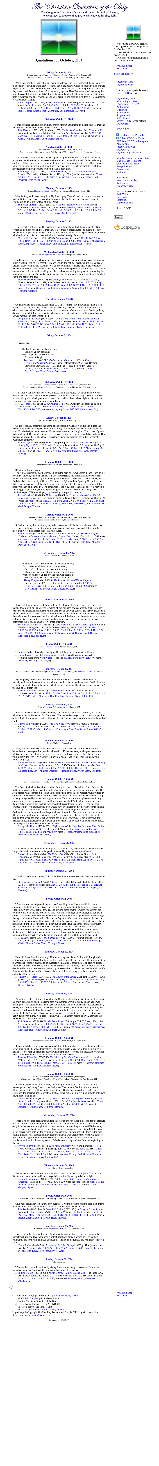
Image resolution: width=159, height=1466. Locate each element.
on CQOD (127, 104)
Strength (72, 213)
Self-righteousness (68, 110)
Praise (73, 770)
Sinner (62, 1029)
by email (130, 93)
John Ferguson (25, 171)
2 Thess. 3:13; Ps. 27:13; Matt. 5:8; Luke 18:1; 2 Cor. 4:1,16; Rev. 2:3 (60, 175)
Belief (88, 940)
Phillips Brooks (25, 1273)
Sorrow (50, 371)
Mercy (45, 862)
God (95, 177)
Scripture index (123, 115)
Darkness (89, 368)
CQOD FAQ (122, 149)
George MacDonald (27, 826)
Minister (44, 110)
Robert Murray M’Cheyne (31, 762)
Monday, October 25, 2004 (59, 1038)
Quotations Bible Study (127, 163)
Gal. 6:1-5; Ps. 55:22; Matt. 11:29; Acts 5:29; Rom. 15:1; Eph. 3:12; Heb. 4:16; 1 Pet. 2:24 (60, 1213)
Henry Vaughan (32, 580)
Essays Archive (124, 166)
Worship (22, 453)
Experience (30, 243)
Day (27, 371)
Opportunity (30, 1157)
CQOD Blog (122, 123)
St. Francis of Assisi (27, 204)
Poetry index (122, 112)
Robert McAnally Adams (66, 1295)
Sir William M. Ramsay (29, 624)
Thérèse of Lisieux (51, 77)
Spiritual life (87, 696)
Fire (35, 213)
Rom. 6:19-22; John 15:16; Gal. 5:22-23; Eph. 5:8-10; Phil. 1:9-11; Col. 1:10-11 (59, 766)
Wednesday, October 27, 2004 (59, 1115)
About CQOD (123, 144)
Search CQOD (123, 121)
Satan (87, 770)
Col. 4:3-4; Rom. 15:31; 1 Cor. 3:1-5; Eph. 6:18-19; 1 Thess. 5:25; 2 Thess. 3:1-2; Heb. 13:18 (61, 1061)
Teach (44, 943)
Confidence (86, 1027)
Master (51, 138)
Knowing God (78, 288)
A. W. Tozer (24, 403)
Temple (93, 451)
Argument (99, 241)
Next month (122, 68)
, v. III (66, 1273)
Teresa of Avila (53, 647)
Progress (22, 180)
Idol (51, 409)
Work (81, 110)
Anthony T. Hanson (27, 976)
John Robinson (25, 533)
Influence (71, 327)
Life (55, 243)
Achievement (96, 136)
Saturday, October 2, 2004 (59, 119)
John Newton (24, 130)
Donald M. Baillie (54, 1209)
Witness (87, 243)
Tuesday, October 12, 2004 (59, 514)
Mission (70, 696)
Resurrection (76, 243)
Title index (121, 109)
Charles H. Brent (26, 723)
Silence (99, 288)
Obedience (89, 327)
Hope (48, 243)
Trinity (35, 506)
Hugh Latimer (54, 671)
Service (22, 985)
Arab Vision (122, 194)
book (30, 105)
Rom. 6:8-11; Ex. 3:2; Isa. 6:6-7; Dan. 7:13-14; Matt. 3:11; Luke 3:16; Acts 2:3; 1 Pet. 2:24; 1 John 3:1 (60, 209)
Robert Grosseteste (47, 387)
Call (52, 327)
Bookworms (122, 169)
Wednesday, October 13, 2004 (59, 553)
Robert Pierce (24, 655)
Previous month (124, 65)
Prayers (57, 213)
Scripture (53, 110)
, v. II (81, 130)
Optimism (53, 1029)
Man (71, 729)
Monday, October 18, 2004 (59, 740)
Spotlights (121, 172)
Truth (32, 544)
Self (72, 409)
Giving (46, 1217)
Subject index (123, 118)
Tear (72, 588)
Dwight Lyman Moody (29, 318)
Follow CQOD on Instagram (133, 141)
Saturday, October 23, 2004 (59, 951)
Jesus (37, 138)
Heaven (42, 213)
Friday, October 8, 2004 (59, 335)
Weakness (60, 371)
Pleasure (65, 770)
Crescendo (121, 197)
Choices (60, 633)
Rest (100, 887)
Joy (37, 371)
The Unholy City (124, 186)
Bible (21, 110)
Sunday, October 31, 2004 (59, 1259)
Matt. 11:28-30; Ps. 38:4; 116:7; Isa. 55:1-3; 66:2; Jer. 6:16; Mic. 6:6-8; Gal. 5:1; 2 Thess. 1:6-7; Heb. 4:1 (60, 886)
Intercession (79, 503)
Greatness (90, 1278)
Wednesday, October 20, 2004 (59, 843)
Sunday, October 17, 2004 (59, 704)
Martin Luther (57, 1229)
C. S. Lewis (24, 937)
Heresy (93, 633)
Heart (45, 451)
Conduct (70, 633)
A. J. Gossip (24, 1021)
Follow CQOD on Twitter (132, 138)
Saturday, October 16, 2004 (59, 669)
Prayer (89, 503)
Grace (36, 110)
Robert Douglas (30, 1298)
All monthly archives (126, 101)
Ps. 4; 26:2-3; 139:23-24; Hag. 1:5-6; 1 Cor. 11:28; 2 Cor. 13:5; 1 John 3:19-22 (58, 584)
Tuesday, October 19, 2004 (59, 779)
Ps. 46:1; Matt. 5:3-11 (65, 940)
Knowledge (41, 1029)
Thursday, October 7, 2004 (59, 299)
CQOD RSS (123, 129)
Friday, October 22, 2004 (59, 898)
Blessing (32, 660)
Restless (91, 288)
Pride (65, 409)
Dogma (78, 633)
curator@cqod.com (40, 1315)
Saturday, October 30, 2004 (59, 1226)
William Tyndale (45, 254)
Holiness (22, 770)
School (59, 138)
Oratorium (121, 200)
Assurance (23, 1107)
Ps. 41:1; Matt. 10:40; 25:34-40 (79, 657)
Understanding (56, 1107)
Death (29, 213)
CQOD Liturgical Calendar (129, 152)
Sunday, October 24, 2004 (59, 993)
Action (69, 831)
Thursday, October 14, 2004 (59, 599)
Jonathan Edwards (27, 1057)
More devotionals (125, 202)
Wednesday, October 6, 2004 (59, 252)
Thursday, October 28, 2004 (59, 1165)
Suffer (37, 943)
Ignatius (48, 707)
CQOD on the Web (126, 147)
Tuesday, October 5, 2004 (59, 221)
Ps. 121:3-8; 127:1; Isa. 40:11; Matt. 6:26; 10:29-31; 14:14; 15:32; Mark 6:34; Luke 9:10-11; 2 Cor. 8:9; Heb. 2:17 (60, 860)
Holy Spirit (54, 451)
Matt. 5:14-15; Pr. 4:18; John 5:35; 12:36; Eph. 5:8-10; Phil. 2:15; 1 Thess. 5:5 (61, 1183)
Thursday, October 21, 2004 (59, 871)
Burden (38, 1217)
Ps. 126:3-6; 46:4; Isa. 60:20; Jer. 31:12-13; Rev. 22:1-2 (60, 367)
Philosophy (63, 243)
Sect (36, 635)
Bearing (22, 1217)
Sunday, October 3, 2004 (59, 147)
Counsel (40, 288)
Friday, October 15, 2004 (59, 644)
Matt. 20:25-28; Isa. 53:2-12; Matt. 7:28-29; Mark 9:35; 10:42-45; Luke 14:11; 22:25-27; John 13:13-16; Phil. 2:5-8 (61, 981)
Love (44, 138)
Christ (21, 138)
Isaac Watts (29, 360)
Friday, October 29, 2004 (59, 1195)
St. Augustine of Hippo (29, 882)
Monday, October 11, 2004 (59, 462)
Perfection (23, 834)
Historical (23, 635)
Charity (72, 1154)
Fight (86, 633)
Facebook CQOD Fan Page (133, 135)
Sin (95, 409)
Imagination (64, 288)
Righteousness (37, 834)
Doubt (33, 1107)
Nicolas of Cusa (26, 854)
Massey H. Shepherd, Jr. (30, 238)
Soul (64, 213)
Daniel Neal (64, 536)
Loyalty (58, 409)
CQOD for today (124, 82)
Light (79, 327)
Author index (122, 107)
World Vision (45, 657)
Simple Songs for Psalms (128, 160)
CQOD (125, 84)
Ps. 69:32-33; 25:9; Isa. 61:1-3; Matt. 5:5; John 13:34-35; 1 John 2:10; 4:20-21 (60, 134)
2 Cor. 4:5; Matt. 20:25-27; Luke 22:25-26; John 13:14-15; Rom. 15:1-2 (62, 1248)
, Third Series (88, 826)
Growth (87, 1154)
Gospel (28, 110)
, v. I (71, 1057)
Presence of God (80, 451)
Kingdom (66, 451)
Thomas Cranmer (85, 671)
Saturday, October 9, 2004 (59, 382)
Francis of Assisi (42, 191)
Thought (22, 290)
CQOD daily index (125, 98)
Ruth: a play (122, 183)
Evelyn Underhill (26, 690)
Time (30, 180)
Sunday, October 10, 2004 (59, 417)
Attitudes (22, 660)
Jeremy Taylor (25, 442)
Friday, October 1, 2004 (59, 72)
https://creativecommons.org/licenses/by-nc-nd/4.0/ (42, 1309)
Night (42, 371)
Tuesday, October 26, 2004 (59, 1074)
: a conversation (132, 158)
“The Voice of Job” (61, 1098)
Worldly (32, 290)
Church (29, 943)
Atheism (77, 831)
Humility (29, 138)
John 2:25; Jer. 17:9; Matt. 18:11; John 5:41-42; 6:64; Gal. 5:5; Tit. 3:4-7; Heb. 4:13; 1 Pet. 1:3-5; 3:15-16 (60, 1025)
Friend (48, 288)
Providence (68, 862)
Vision (37, 180)
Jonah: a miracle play (126, 180)
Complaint (98, 1063)
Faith (89, 177)
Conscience (98, 1027)
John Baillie (24, 1209)
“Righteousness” (60, 826)
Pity (51, 862)
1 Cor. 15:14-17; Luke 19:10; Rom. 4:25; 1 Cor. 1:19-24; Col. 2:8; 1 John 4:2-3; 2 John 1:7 (59, 239)
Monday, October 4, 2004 (59, 188)
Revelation (23, 544)
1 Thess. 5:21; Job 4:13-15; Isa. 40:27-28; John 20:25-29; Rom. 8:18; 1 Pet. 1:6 (61, 1102)
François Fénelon (26, 279)
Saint (77, 696)
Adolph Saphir (25, 102)
